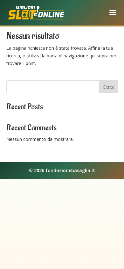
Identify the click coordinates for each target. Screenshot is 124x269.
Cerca (108, 87)
